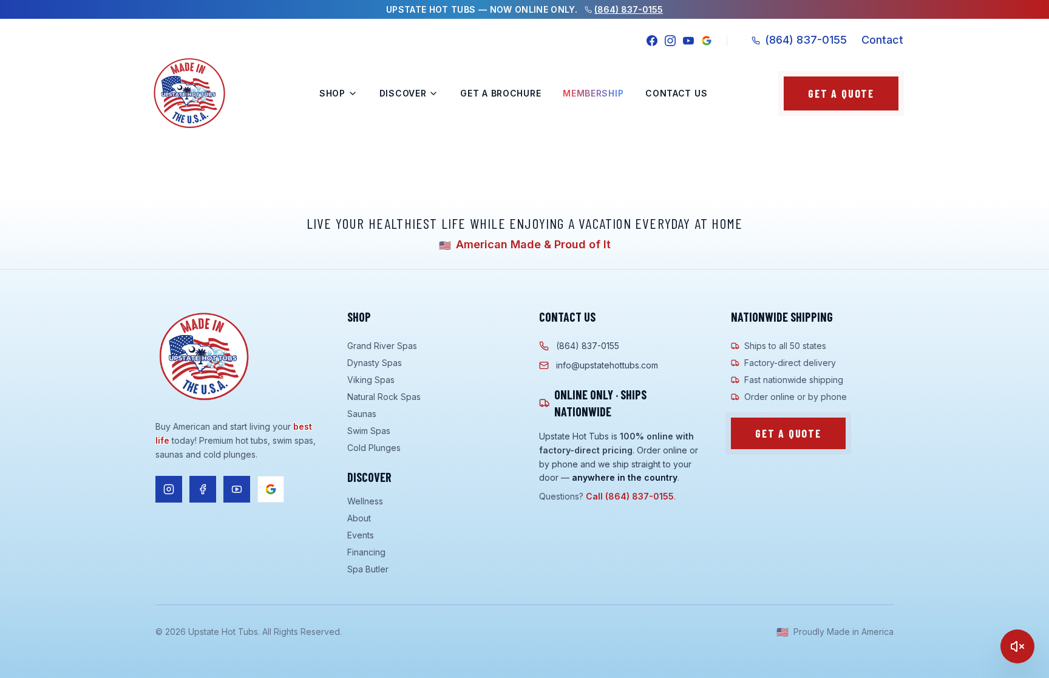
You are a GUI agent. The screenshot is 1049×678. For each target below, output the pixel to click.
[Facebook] (652, 40)
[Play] (1017, 646)
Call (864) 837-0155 (630, 496)
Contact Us (676, 93)
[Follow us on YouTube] (236, 489)
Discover (403, 93)
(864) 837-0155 (628, 9)
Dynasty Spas (374, 363)
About (359, 518)
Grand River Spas (382, 346)
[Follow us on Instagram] (168, 489)
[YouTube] (688, 40)
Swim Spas (368, 430)
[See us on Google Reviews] (270, 489)
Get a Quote (841, 93)
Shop (332, 93)
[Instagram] (670, 40)
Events (360, 535)
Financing (366, 552)
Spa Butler (368, 569)
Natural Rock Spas (384, 397)
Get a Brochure (500, 93)
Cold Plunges (374, 447)
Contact (882, 39)
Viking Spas (371, 380)
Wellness (365, 501)
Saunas (361, 413)
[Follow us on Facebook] (202, 489)
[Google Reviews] (706, 40)
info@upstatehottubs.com (607, 365)
